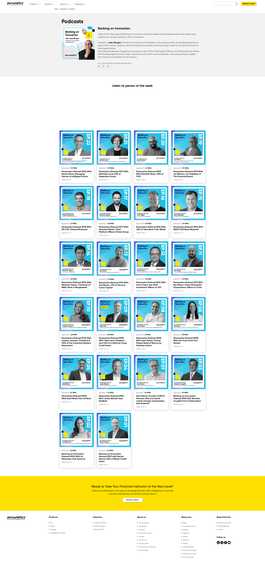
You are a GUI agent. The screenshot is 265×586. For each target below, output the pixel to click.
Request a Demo (132, 500)
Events (185, 543)
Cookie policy (143, 550)
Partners (142, 530)
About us (63, 4)
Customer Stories (189, 526)
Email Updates (188, 557)
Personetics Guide (189, 554)
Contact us (143, 540)
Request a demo (249, 4)
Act (52, 523)
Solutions (48, 4)
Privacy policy (144, 543)
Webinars (186, 533)
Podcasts (72, 9)
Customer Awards (145, 533)
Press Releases (188, 547)
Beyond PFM (99, 529)
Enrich (53, 526)
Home (56, 9)
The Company (144, 523)
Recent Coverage (189, 550)
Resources (79, 4)
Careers (142, 536)
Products (33, 4)
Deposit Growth (100, 523)
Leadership (143, 526)
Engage (53, 529)
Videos (185, 536)
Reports (186, 540)
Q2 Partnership (100, 526)
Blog (184, 523)
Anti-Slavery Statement (147, 547)
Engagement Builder (58, 533)
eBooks (185, 530)
